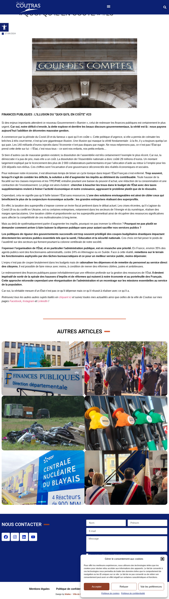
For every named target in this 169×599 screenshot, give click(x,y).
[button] (162, 559)
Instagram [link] (28, 301)
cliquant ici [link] (65, 297)
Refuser (124, 586)
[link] (4, 27)
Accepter (96, 586)
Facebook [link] (15, 301)
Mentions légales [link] (39, 588)
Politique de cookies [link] (110, 593)
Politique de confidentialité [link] (133, 593)
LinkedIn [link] (43, 301)
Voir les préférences (151, 586)
